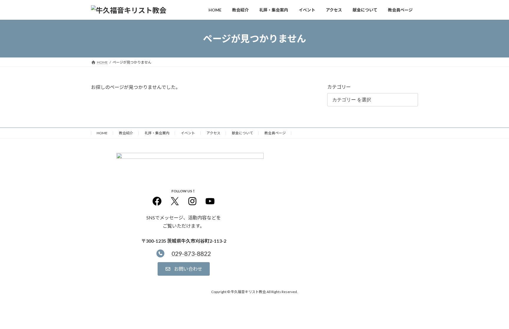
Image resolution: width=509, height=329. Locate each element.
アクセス (213, 133)
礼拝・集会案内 (157, 133)
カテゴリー (339, 87)
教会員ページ (275, 133)
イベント (188, 133)
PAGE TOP (492, 313)
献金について (242, 133)
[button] (184, 268)
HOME (102, 133)
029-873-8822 (191, 253)
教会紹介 (126, 133)
